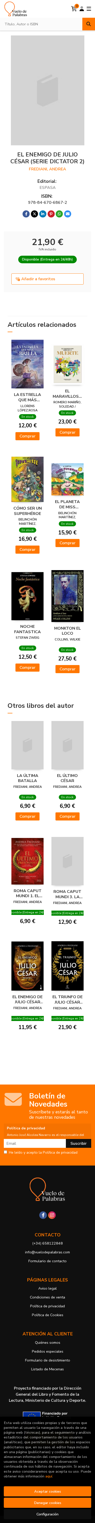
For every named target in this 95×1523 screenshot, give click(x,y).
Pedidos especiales (47, 1351)
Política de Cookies (47, 1314)
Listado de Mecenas (47, 1369)
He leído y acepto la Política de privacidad (43, 1152)
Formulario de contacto (47, 1261)
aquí (48, 1476)
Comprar (27, 436)
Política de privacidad (47, 1306)
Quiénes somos (47, 1342)
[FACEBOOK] (43, 1215)
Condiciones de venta (47, 1297)
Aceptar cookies (47, 1491)
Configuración (47, 1514)
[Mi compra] (74, 9)
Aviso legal (47, 1288)
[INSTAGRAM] (52, 1215)
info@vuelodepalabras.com (47, 1252)
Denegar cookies (47, 1502)
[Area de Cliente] (82, 8)
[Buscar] (88, 24)
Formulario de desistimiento (47, 1360)
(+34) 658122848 (47, 1243)
